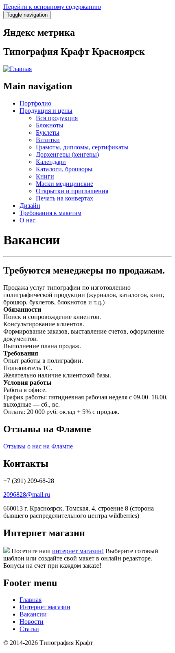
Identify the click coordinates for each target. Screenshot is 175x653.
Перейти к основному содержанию (52, 6)
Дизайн (30, 205)
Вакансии (33, 614)
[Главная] (17, 68)
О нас (27, 220)
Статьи (29, 628)
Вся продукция (57, 117)
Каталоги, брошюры (64, 169)
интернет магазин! (78, 550)
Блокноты (49, 125)
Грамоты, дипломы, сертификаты (82, 147)
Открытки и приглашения (72, 190)
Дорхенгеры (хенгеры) (67, 154)
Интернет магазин (45, 606)
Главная (31, 599)
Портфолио (35, 103)
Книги (45, 176)
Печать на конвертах (64, 198)
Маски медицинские (64, 183)
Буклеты (47, 132)
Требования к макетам (50, 212)
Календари (51, 161)
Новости (32, 621)
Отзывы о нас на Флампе (38, 446)
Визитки (48, 139)
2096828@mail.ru (26, 494)
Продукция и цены (46, 110)
